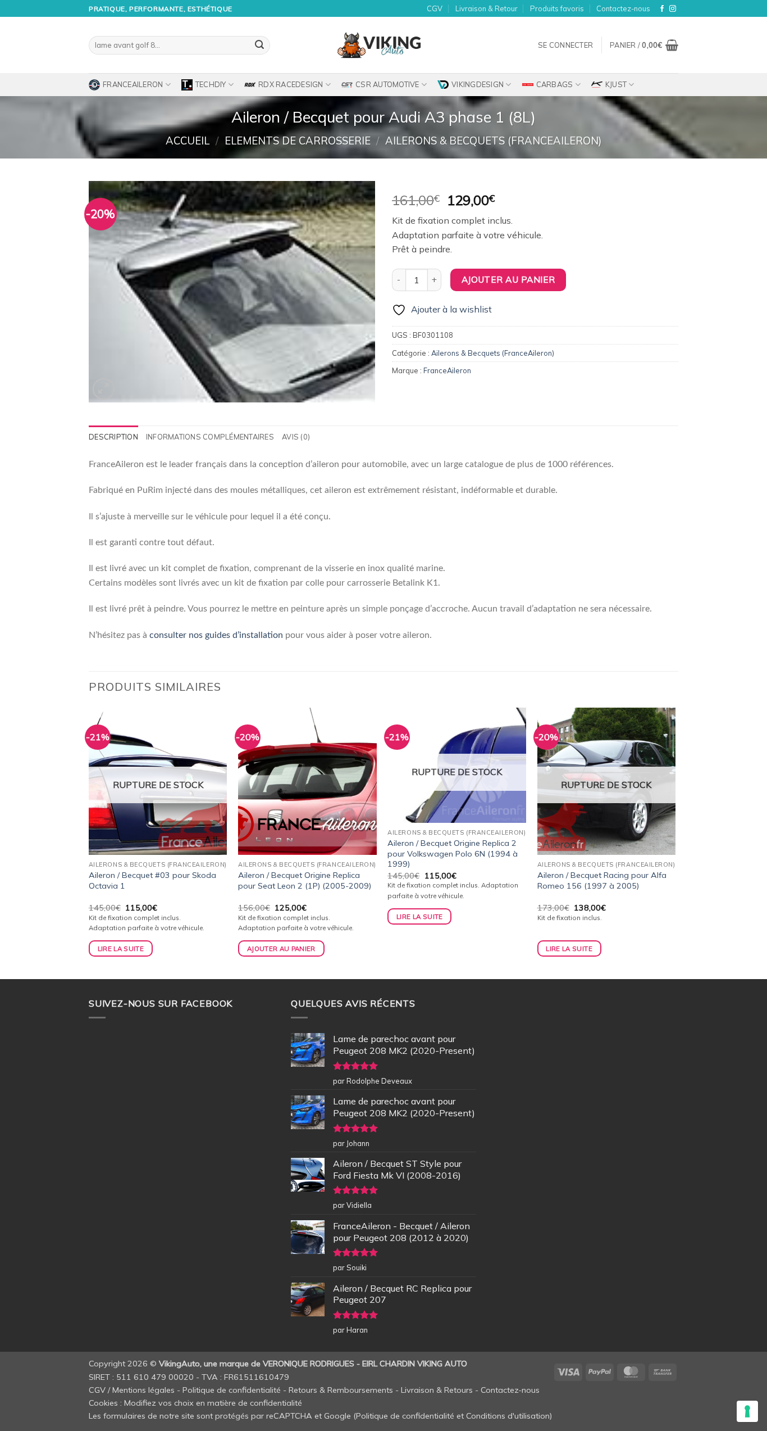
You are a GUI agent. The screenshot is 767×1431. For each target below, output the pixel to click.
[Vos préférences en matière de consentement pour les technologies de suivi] (747, 1411)
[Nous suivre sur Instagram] (672, 9)
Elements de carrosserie (298, 140)
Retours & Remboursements (341, 1390)
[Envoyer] (259, 45)
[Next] (674, 842)
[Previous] (89, 842)
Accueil (187, 140)
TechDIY (210, 84)
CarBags (554, 84)
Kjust (616, 84)
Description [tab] (113, 436)
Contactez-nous (623, 8)
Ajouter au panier (508, 279)
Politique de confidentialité (231, 1390)
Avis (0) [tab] (296, 436)
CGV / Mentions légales (132, 1390)
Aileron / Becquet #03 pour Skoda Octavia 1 (152, 880)
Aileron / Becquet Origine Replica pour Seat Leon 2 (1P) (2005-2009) (304, 880)
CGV (434, 8)
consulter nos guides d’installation (216, 635)
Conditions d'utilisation (508, 1416)
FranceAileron (133, 84)
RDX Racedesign (290, 84)
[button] (565, 45)
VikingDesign (477, 84)
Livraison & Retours (437, 1390)
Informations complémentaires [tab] (210, 436)
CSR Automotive (387, 84)
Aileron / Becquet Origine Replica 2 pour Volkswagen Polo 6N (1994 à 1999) (452, 853)
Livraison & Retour (486, 8)
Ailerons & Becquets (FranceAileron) (493, 140)
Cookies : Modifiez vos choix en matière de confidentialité (195, 1403)
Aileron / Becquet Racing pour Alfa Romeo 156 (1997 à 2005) (601, 880)
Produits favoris (557, 8)
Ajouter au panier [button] (281, 948)
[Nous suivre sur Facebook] (662, 9)
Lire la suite (121, 948)
